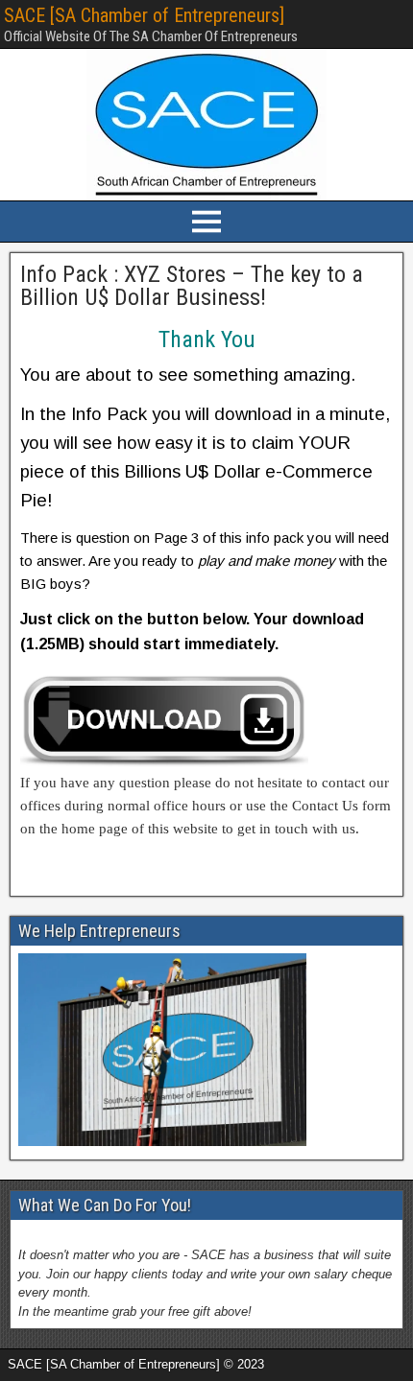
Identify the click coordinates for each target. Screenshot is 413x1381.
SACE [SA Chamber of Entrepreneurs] (144, 15)
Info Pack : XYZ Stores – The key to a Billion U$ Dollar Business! (191, 286)
